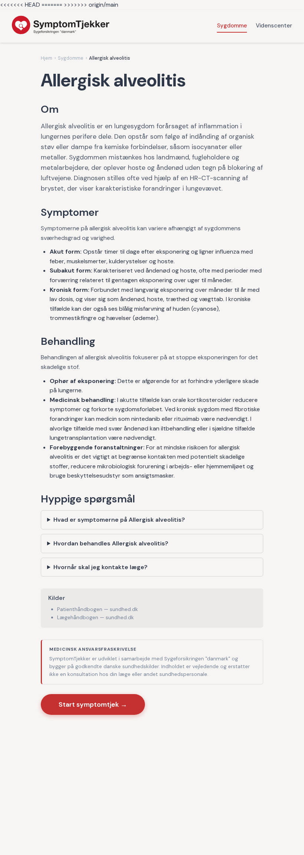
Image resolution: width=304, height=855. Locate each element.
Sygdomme (232, 25)
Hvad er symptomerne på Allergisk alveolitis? (119, 520)
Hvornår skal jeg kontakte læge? (100, 567)
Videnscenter (274, 25)
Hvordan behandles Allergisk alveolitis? (110, 543)
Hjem (46, 58)
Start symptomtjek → (93, 704)
